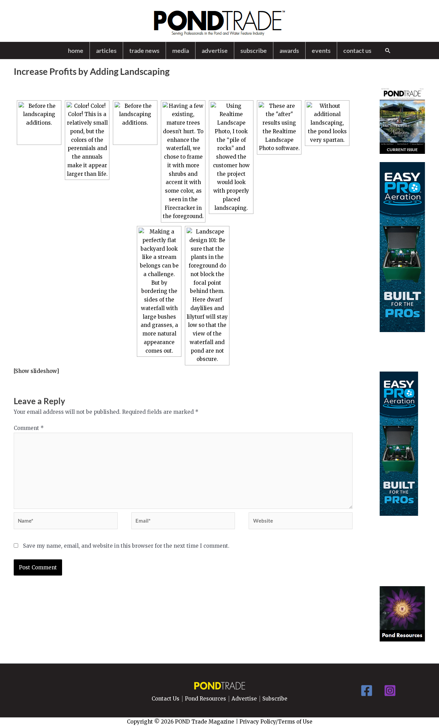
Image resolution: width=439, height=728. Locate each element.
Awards (289, 50)
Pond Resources (205, 699)
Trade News (144, 50)
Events (321, 50)
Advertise (215, 50)
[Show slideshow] (36, 371)
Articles (106, 50)
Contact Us (357, 50)
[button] (387, 50)
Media (180, 50)
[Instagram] (390, 690)
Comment (29, 428)
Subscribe (253, 50)
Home (75, 50)
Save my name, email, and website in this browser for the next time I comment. (126, 546)
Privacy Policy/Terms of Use (275, 721)
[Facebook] (366, 690)
